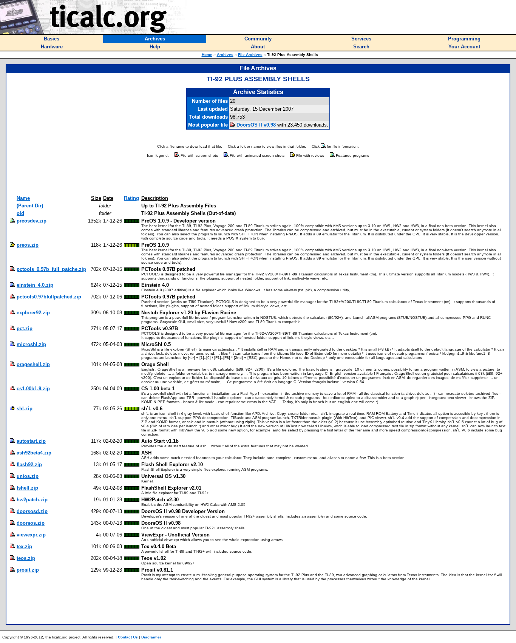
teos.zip (26, 558)
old (20, 213)
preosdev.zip (31, 221)
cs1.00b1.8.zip (33, 388)
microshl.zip (31, 344)
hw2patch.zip (32, 499)
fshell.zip (27, 488)
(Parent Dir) (30, 206)
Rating (131, 198)
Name (23, 198)
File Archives (250, 55)
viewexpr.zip (31, 535)
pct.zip (24, 328)
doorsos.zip (31, 523)
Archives (225, 55)
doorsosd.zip (32, 511)
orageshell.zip (33, 364)
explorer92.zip (33, 312)
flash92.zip (29, 464)
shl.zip (24, 408)
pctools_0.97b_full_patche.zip (51, 269)
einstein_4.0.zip (35, 285)
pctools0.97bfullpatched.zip (49, 297)
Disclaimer (151, 637)
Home (207, 55)
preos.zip (28, 245)
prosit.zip (28, 570)
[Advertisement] (258, 176)
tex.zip (24, 546)
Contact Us (128, 637)
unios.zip (28, 476)
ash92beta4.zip (34, 453)
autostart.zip (31, 441)
